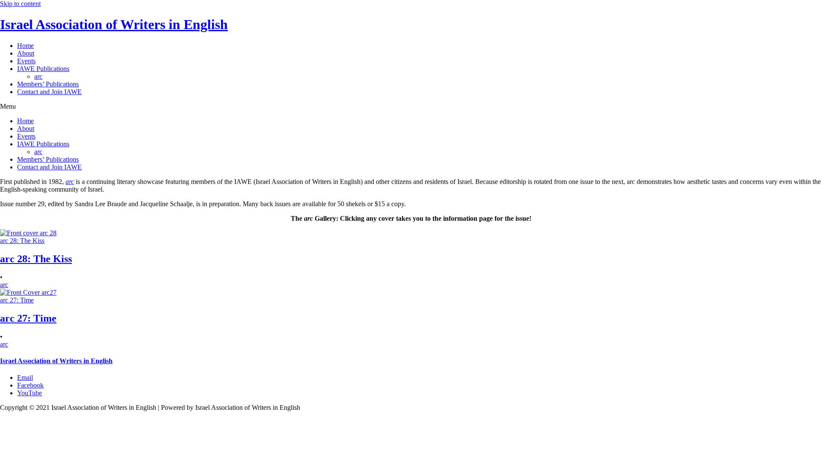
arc (38, 76)
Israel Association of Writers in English (114, 24)
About (25, 53)
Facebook (30, 385)
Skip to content (20, 3)
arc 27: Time (28, 318)
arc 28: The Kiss (36, 258)
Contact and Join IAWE (49, 91)
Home (25, 45)
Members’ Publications (48, 84)
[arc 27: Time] (28, 292)
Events (26, 61)
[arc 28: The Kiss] (28, 233)
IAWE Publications (43, 68)
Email (25, 377)
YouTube (29, 393)
